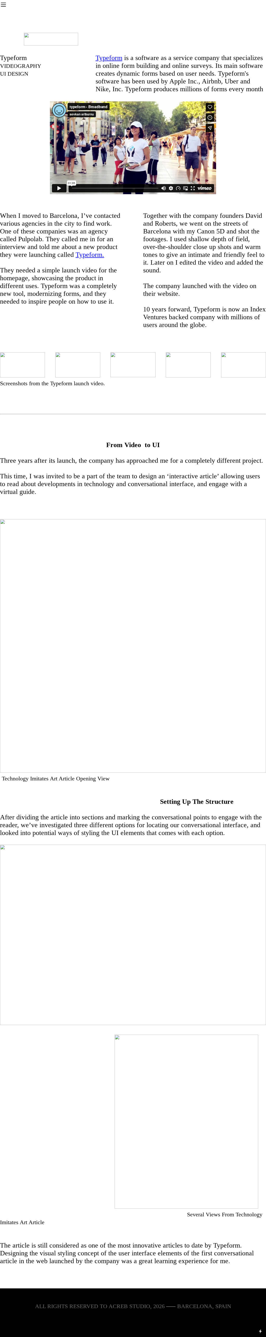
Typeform (109, 58)
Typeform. (90, 254)
